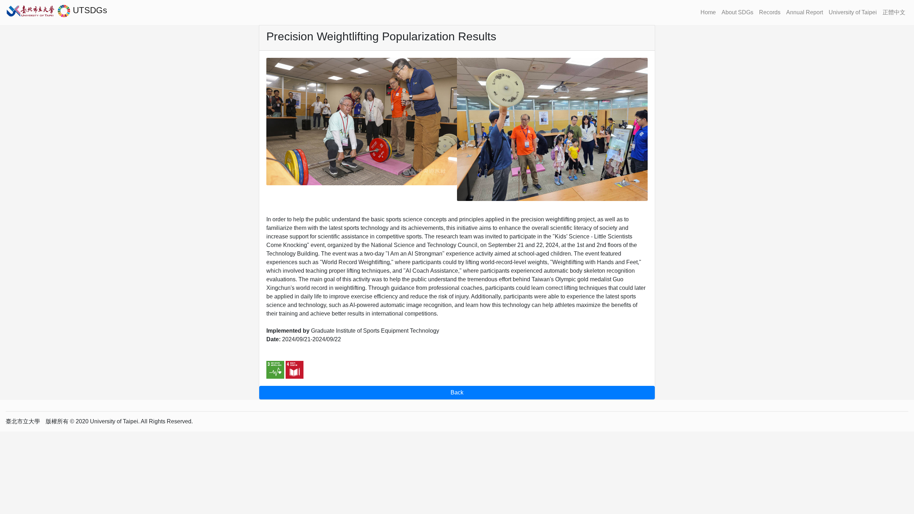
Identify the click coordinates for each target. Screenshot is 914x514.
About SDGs (737, 12)
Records (769, 12)
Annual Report (804, 12)
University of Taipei (853, 12)
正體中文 (894, 12)
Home (708, 12)
